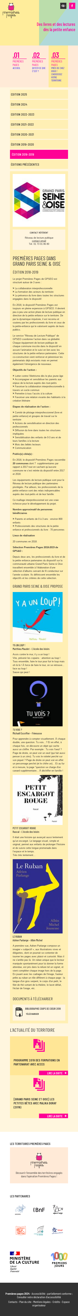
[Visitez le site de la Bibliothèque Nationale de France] (39, 1210)
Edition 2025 (19, 94)
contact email (39, 241)
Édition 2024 (19, 104)
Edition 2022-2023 (22, 114)
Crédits (56, 1301)
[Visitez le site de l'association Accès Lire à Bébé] (20, 1210)
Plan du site (25, 1301)
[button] (63, 6)
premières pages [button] (57, 66)
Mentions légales (42, 1301)
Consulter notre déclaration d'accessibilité (39, 1297)
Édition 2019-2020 (22, 144)
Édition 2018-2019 (23, 154)
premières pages (18, 60)
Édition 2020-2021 (22, 134)
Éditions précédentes (25, 164)
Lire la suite (55, 1073)
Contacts (12, 1301)
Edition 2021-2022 (22, 124)
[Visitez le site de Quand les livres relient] (20, 1231)
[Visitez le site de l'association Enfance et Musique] (57, 1210)
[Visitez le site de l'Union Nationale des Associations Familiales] (57, 1231)
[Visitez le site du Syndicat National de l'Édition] (39, 1231)
